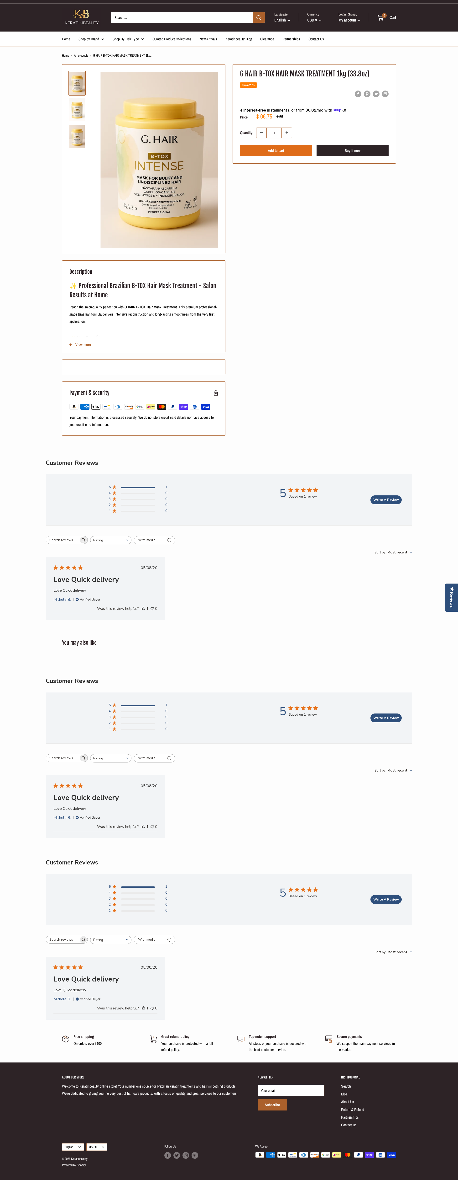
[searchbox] (62, 540)
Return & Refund (352, 1109)
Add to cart (276, 150)
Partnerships (291, 39)
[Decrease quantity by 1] (261, 133)
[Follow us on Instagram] (185, 1155)
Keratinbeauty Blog (238, 39)
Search (346, 1086)
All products (81, 55)
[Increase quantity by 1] (287, 133)
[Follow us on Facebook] (167, 1155)
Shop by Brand (88, 39)
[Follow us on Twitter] (176, 1155)
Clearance (267, 39)
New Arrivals (208, 39)
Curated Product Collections (171, 39)
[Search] (259, 17)
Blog (344, 1094)
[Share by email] (385, 93)
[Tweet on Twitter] (376, 93)
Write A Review (386, 500)
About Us (347, 1101)
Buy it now (352, 150)
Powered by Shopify (74, 1165)
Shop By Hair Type (126, 39)
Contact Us (316, 39)
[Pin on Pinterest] (367, 93)
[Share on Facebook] (358, 93)
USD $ (93, 1147)
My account (347, 20)
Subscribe (272, 1104)
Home (66, 39)
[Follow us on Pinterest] (195, 1155)
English (69, 1147)
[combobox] (110, 540)
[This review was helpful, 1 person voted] (143, 608)
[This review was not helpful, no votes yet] (152, 608)
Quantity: (246, 132)
